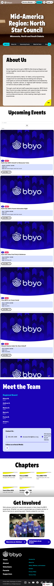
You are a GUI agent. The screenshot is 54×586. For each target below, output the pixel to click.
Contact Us (32, 559)
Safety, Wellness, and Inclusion (37, 565)
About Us (13, 44)
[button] (2, 2)
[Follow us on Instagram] (7, 447)
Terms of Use (32, 574)
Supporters (7, 574)
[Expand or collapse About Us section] (47, 102)
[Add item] (49, 44)
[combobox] (47, 584)
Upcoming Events (25, 44)
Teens (5, 560)
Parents (6, 570)
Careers (31, 568)
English (48, 584)
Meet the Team (37, 44)
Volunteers (7, 567)
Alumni (6, 563)
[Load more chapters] (27, 493)
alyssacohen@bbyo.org (30, 437)
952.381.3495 (12, 437)
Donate (39, 2)
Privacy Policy (32, 571)
